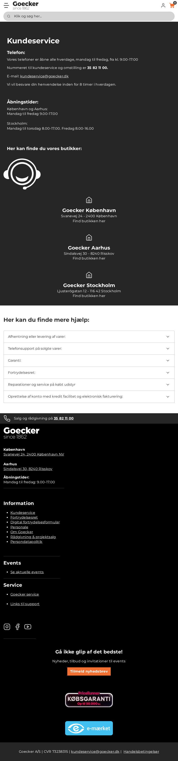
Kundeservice (22, 513)
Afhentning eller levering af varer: (36, 337)
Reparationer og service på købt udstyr (41, 384)
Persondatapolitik (26, 542)
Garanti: (14, 360)
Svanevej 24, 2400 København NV (33, 454)
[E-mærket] (89, 728)
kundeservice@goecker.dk (44, 76)
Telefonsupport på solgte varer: (35, 348)
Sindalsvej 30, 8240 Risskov (28, 469)
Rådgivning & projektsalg (33, 537)
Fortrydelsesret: (21, 373)
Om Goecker (21, 532)
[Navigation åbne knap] (6, 5)
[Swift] (26, 5)
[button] (163, 5)
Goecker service (24, 594)
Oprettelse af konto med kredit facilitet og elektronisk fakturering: (65, 396)
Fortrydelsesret (24, 517)
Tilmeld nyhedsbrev (89, 671)
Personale (19, 527)
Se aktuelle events (27, 572)
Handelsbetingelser (141, 752)
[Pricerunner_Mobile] (89, 699)
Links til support (25, 604)
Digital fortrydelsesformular (35, 522)
